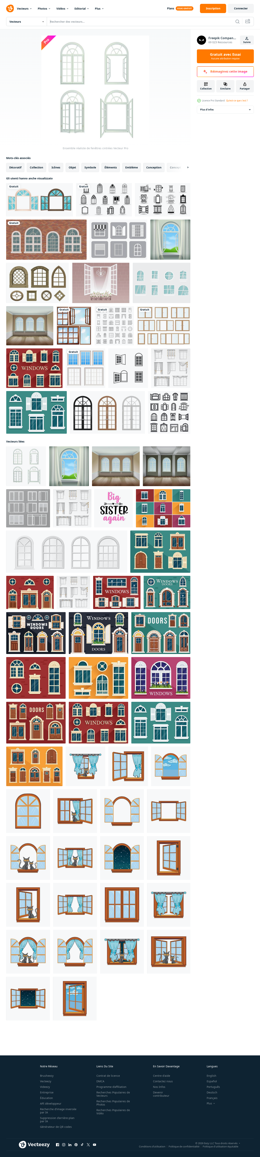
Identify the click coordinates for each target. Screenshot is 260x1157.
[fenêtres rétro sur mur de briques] (46, 240)
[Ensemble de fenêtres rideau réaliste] (170, 368)
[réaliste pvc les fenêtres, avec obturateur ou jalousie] (28, 508)
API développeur (50, 1103)
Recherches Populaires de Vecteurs (113, 1094)
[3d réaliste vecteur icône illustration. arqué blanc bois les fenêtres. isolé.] (66, 551)
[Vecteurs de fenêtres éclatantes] (161, 283)
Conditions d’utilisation (152, 1146)
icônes (56, 167)
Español (212, 1081)
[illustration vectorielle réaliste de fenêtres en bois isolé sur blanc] (163, 325)
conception (153, 167)
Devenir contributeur (161, 1094)
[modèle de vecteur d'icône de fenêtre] (104, 199)
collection (36, 167)
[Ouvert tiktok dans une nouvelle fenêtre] (82, 1144)
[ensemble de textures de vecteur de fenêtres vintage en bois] (37, 283)
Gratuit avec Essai (225, 56)
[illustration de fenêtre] (85, 766)
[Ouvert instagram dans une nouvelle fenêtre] (63, 1144)
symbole (90, 167)
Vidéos (60, 8)
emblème (131, 167)
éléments (111, 167)
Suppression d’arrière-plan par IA (57, 1119)
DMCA (100, 1081)
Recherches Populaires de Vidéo (113, 1111)
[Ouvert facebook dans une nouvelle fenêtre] (57, 1144)
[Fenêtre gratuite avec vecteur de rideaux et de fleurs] (101, 283)
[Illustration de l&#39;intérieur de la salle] (166, 466)
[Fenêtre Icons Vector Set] (118, 240)
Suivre (247, 42)
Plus (97, 8)
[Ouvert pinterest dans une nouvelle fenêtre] (76, 1144)
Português (213, 1087)
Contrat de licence (108, 1075)
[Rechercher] (237, 21)
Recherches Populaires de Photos (113, 1102)
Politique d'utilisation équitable (220, 1146)
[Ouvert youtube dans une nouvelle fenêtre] (94, 1144)
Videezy (45, 1087)
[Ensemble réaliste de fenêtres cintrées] (26, 466)
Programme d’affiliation (111, 1087)
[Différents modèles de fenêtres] (74, 325)
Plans (170, 8)
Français (212, 1098)
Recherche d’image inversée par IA (58, 1110)
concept (175, 167)
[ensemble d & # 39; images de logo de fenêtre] (128, 368)
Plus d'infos (207, 109)
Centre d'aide (161, 1075)
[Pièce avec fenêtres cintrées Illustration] (29, 325)
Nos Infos (159, 1087)
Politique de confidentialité (184, 1146)
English (211, 1075)
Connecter (241, 8)
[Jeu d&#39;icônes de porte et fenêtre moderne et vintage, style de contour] (114, 325)
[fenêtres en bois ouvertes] (39, 199)
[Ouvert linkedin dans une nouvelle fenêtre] (69, 1144)
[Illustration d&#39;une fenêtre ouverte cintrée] (170, 240)
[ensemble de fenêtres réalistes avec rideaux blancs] (73, 592)
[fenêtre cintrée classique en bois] (107, 412)
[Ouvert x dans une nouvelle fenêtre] (88, 1144)
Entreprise (47, 1092)
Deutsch (212, 1092)
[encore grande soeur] (113, 508)
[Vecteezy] (10, 8)
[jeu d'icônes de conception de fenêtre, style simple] (169, 412)
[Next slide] (184, 167)
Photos (42, 8)
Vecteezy (45, 1081)
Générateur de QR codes (56, 1127)
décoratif (15, 167)
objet (72, 167)
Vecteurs (22, 8)
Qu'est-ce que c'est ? (237, 100)
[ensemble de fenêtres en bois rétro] (85, 368)
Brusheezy (47, 1075)
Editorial (80, 8)
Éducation (46, 1098)
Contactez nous (163, 1081)
